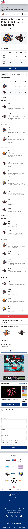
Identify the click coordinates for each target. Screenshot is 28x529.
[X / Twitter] (16, 516)
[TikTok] (21, 516)
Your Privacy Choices (11, 510)
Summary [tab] (4, 74)
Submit (14, 447)
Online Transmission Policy (8, 508)
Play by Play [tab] (12, 74)
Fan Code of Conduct (16, 506)
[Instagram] (11, 516)
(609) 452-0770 (12, 500)
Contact (8, 506)
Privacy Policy (19, 508)
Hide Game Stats (13, 69)
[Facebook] (7, 516)
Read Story (11, 404)
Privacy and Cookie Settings (14, 512)
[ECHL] (3, 2)
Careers (19, 510)
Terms (24, 508)
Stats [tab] (18, 74)
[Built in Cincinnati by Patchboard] (14, 522)
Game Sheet (14, 29)
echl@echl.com (12, 502)
